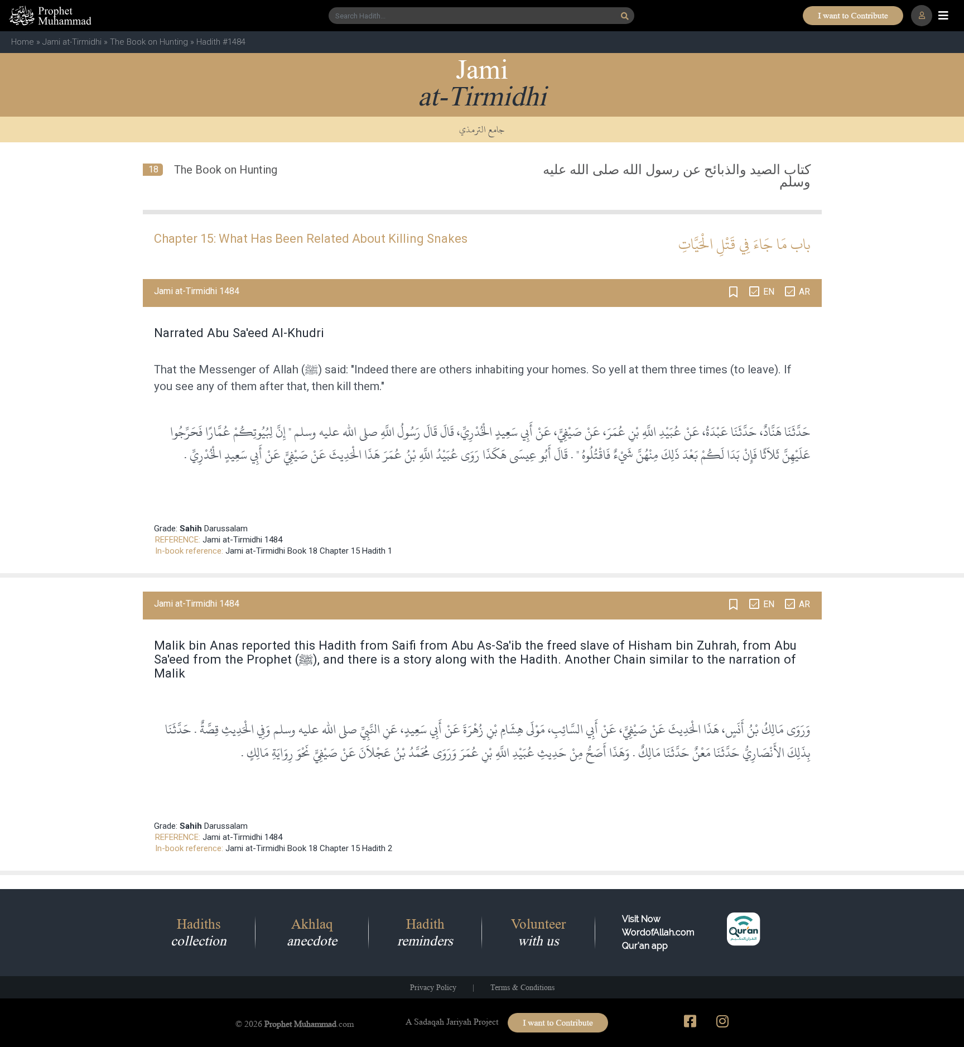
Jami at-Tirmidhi (72, 42)
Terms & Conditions (522, 987)
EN (768, 291)
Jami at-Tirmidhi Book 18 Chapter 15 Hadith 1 (308, 551)
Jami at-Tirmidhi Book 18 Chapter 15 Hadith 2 (308, 848)
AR (804, 291)
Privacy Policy (433, 987)
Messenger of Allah (248, 369)
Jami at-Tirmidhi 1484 (242, 540)
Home (22, 42)
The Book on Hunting (149, 42)
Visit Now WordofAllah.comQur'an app (658, 932)
